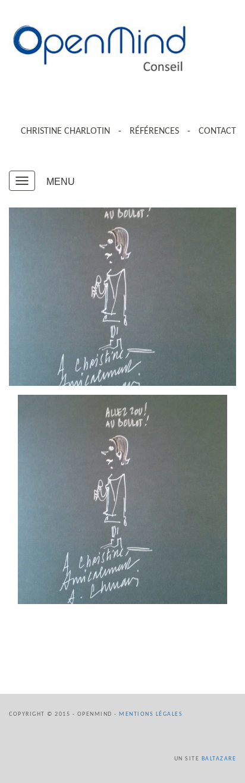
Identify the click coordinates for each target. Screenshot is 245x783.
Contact (217, 131)
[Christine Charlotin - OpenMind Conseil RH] (122, 47)
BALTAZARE (219, 759)
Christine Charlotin (65, 131)
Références (154, 131)
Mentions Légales (151, 714)
